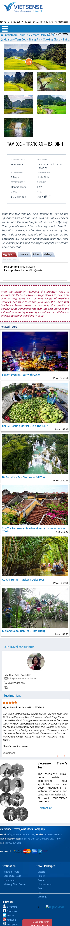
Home (35, 11)
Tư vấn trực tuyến (40, 923)
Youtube (11, 919)
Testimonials (12, 696)
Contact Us (45, 808)
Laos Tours (9, 880)
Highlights (8, 254)
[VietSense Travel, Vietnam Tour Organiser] (2, 35)
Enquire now (10, 259)
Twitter (11, 915)
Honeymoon (45, 884)
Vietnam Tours (11, 871)
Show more (9, 752)
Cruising (42, 896)
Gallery (48, 254)
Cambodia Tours (12, 875)
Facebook (12, 911)
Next (64, 755)
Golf (40, 892)
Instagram (12, 924)
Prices (36, 254)
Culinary (42, 880)
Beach (41, 888)
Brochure (12, 906)
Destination (9, 866)
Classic (41, 871)
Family (41, 875)
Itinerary (23, 254)
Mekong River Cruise (14, 884)
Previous (57, 755)
